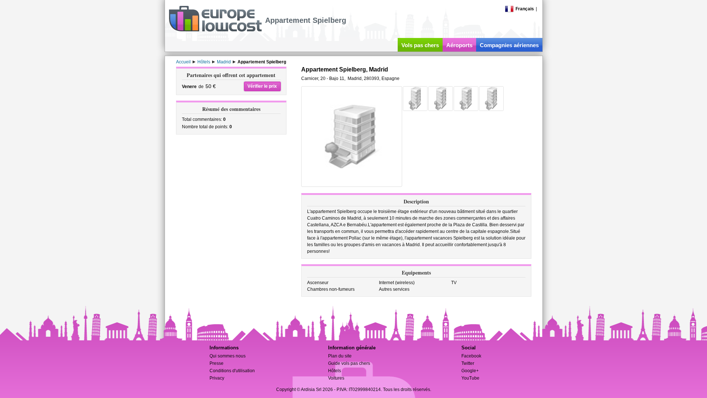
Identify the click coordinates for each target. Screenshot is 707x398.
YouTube (470, 378)
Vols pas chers (420, 45)
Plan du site (340, 356)
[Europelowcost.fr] (215, 30)
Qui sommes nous (228, 356)
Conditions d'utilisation (232, 370)
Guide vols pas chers (349, 363)
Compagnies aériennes (509, 45)
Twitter (467, 363)
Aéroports (459, 45)
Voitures (336, 378)
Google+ (470, 370)
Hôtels (334, 370)
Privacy (217, 378)
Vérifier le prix (262, 86)
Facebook (471, 356)
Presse (217, 363)
